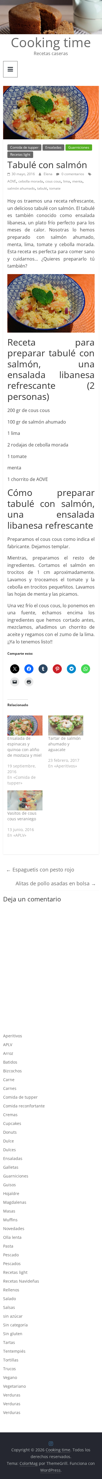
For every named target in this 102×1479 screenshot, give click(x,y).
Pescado (11, 1254)
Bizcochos (12, 1071)
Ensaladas (53, 147)
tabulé (42, 188)
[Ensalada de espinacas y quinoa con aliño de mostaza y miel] (24, 725)
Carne (8, 1079)
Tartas (9, 1342)
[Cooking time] (51, 3)
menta (77, 181)
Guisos (9, 1184)
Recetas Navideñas (21, 1281)
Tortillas (10, 1360)
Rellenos (11, 1290)
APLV (7, 1044)
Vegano (10, 1377)
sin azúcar (13, 1316)
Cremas (10, 1114)
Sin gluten (12, 1333)
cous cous (53, 181)
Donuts (10, 1132)
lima (66, 181)
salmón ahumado (21, 188)
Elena (48, 174)
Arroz (8, 1053)
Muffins (10, 1219)
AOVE (11, 181)
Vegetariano (14, 1386)
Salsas (9, 1307)
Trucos (9, 1368)
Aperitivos (12, 1035)
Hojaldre (11, 1193)
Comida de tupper (24, 147)
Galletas (10, 1167)
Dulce (8, 1141)
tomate (55, 188)
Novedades (13, 1228)
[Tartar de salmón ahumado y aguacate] (65, 725)
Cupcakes (12, 1123)
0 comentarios (72, 174)
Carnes (9, 1088)
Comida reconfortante (24, 1106)
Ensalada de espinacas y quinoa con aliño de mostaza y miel (24, 747)
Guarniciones (78, 147)
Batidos (10, 1062)
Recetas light (20, 154)
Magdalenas (14, 1202)
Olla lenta (12, 1237)
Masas (9, 1211)
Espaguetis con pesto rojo (40, 869)
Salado (9, 1298)
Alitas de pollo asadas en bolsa (56, 883)
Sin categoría (15, 1325)
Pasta (8, 1246)
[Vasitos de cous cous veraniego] (24, 800)
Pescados (12, 1263)
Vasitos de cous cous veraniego (22, 815)
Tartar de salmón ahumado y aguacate (64, 744)
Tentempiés (14, 1351)
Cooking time (51, 42)
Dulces (9, 1149)
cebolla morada (30, 181)
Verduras (11, 1395)
